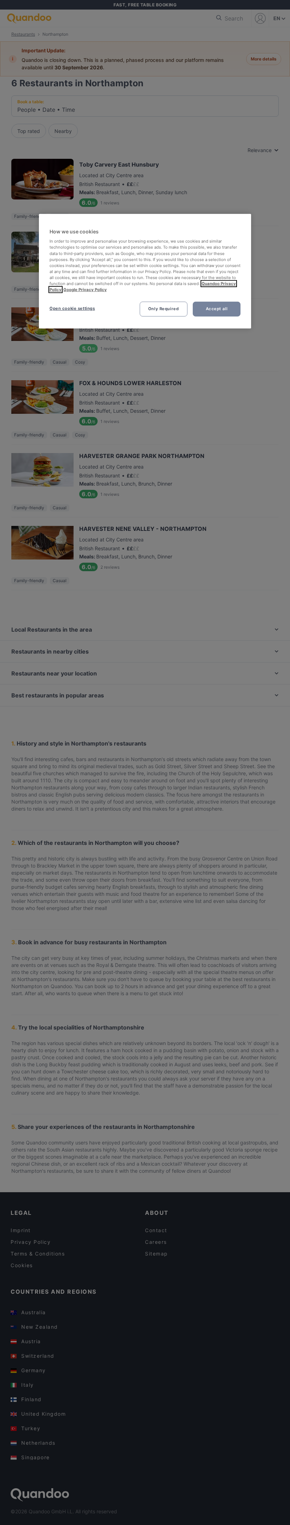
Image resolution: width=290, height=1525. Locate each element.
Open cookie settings (72, 308)
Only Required (163, 308)
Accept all (217, 308)
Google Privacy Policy (85, 289)
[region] (145, 271)
